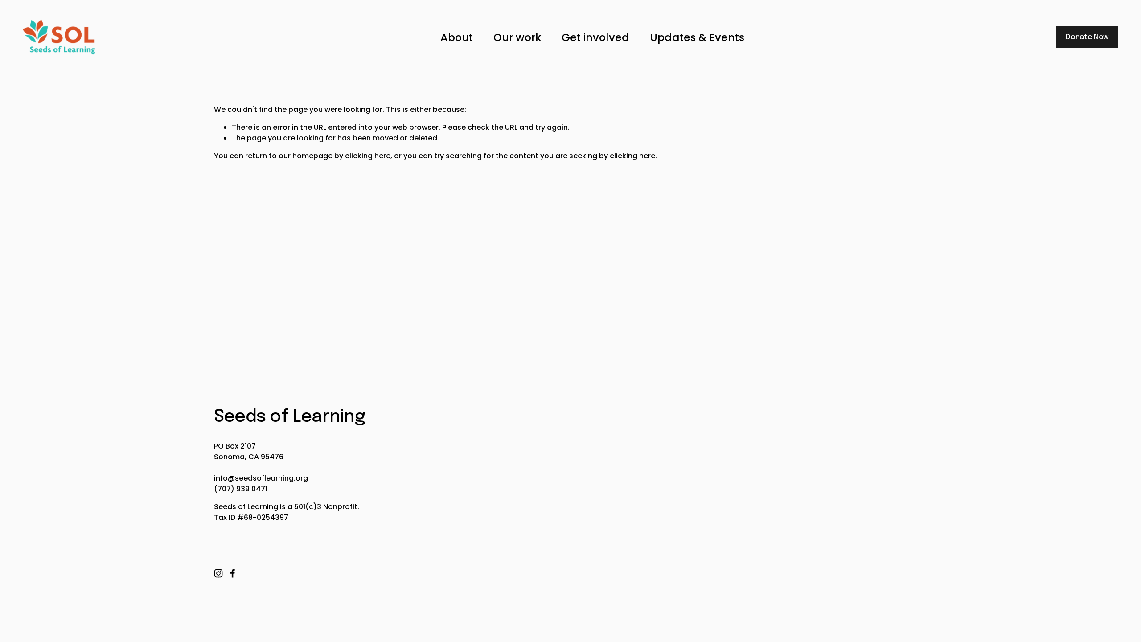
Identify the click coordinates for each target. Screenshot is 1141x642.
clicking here (367, 156)
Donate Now (1087, 37)
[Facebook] (232, 573)
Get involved (595, 37)
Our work (517, 37)
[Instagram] (218, 573)
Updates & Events (697, 37)
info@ (224, 478)
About (456, 37)
